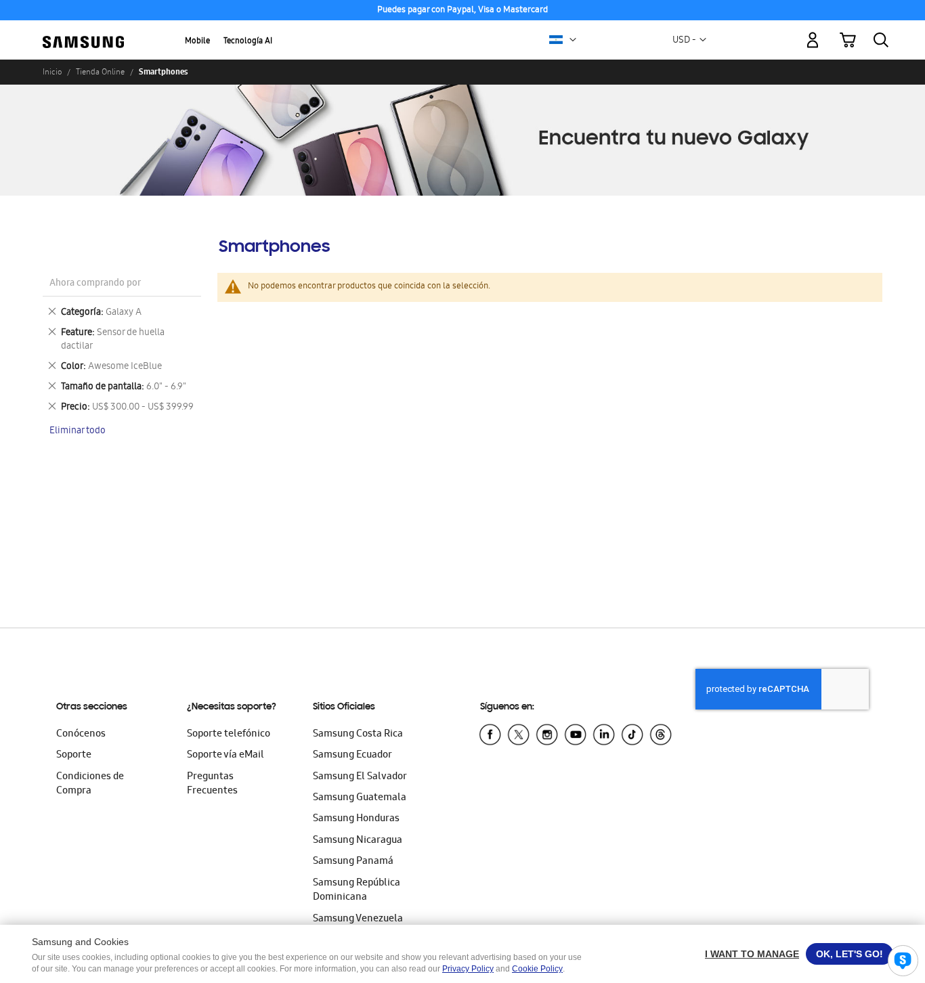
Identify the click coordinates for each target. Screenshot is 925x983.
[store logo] (83, 32)
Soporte (73, 755)
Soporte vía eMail (225, 755)
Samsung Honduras (356, 819)
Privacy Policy (468, 969)
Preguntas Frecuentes (212, 784)
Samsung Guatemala (359, 798)
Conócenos (81, 734)
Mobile (197, 41)
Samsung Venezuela (358, 919)
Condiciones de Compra (90, 784)
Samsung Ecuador (352, 755)
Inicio (52, 71)
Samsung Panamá (353, 862)
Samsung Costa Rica (358, 734)
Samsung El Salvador (360, 777)
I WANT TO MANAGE (752, 953)
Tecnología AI (247, 41)
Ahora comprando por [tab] (95, 284)
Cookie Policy (537, 969)
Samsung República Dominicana (356, 890)
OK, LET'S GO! (849, 953)
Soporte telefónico (228, 734)
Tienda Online (100, 71)
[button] (572, 39)
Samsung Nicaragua (357, 841)
